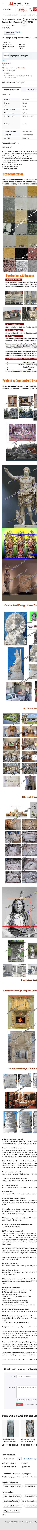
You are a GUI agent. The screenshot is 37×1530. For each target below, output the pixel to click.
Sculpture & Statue (8, 1463)
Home (3, 15)
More (4, 1515)
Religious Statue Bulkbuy (11, 1511)
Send (19, 1404)
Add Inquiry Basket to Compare (14, 82)
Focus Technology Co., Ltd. (26, 1522)
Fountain (24, 1463)
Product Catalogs (31, 1459)
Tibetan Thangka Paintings (12, 1486)
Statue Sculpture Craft (29, 1501)
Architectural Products (9, 1467)
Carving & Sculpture (22, 15)
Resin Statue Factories (11, 1501)
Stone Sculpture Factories (12, 1496)
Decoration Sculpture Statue (13, 1506)
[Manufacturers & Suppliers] (18, 4)
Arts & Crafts (11, 15)
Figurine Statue (25, 1467)
